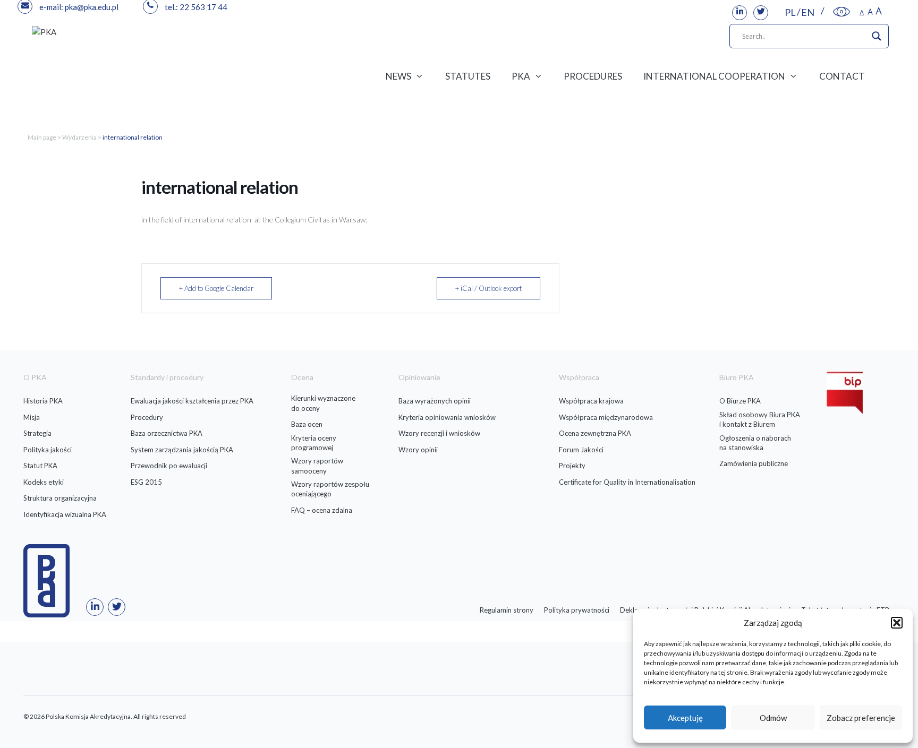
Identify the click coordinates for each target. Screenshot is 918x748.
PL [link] (790, 12)
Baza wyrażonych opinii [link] (434, 401)
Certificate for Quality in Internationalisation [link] (627, 482)
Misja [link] (31, 417)
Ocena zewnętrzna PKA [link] (595, 433)
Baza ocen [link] (306, 424)
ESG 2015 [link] (146, 482)
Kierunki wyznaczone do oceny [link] (323, 403)
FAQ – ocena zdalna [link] (321, 510)
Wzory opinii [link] (418, 449)
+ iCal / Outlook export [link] (488, 288)
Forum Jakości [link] (581, 449)
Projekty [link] (572, 465)
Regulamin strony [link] (506, 610)
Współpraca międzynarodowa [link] (606, 417)
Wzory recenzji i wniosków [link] (439, 433)
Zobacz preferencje (861, 718)
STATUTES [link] (467, 76)
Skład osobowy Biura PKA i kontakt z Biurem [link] (759, 419)
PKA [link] (521, 76)
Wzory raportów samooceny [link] (317, 466)
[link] (739, 12)
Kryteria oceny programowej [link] (313, 443)
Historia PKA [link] (43, 401)
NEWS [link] (398, 76)
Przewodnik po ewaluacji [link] (169, 465)
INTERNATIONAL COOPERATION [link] (714, 76)
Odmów (773, 718)
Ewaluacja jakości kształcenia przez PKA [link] (192, 401)
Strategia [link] (37, 433)
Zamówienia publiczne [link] (753, 463)
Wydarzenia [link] (79, 137)
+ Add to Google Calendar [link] (216, 288)
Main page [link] (42, 137)
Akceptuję (685, 718)
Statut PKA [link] (40, 465)
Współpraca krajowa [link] (591, 401)
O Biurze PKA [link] (740, 401)
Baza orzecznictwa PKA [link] (166, 433)
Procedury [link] (147, 417)
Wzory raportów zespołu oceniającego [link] (330, 489)
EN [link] (807, 12)
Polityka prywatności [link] (576, 610)
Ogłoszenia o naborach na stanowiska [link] (755, 443)
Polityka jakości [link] (47, 449)
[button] (896, 622)
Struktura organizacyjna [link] (60, 498)
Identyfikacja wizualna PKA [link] (64, 514)
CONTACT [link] (842, 76)
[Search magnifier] (876, 36)
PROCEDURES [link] (593, 76)
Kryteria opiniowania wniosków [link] (447, 417)
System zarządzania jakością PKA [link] (182, 449)
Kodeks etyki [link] (43, 482)
